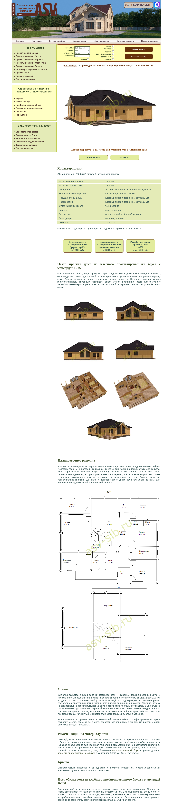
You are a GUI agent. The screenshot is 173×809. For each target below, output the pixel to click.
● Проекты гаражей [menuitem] (23, 76)
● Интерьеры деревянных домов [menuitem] (30, 69)
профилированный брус (125, 750)
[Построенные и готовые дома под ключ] (86, 37)
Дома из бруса (70, 65)
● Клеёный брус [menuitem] (22, 102)
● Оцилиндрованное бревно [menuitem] (28, 108)
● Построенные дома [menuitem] (24, 79)
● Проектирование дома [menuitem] (26, 53)
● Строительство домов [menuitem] (26, 132)
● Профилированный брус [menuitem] (27, 105)
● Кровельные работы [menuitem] (25, 145)
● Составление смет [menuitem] (24, 148)
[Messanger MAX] (157, 7)
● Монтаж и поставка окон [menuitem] (27, 138)
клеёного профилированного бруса (76, 753)
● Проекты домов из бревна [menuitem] (28, 66)
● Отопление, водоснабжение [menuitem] (29, 142)
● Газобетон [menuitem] (20, 112)
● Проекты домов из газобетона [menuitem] (30, 63)
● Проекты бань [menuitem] (22, 73)
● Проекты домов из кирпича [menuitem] (28, 59)
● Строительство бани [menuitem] (25, 135)
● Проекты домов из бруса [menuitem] (27, 56)
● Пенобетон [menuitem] (20, 115)
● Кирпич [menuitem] (18, 98)
